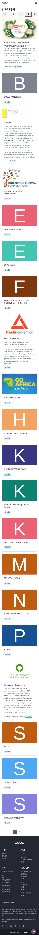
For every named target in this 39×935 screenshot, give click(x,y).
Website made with (17, 932)
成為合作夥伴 (6, 891)
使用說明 (4, 856)
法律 (22, 893)
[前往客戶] (19, 28)
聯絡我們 (24, 876)
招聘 (22, 878)
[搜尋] (13, 14)
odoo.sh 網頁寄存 (7, 871)
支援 (3, 875)
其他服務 (19, 66)
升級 (3, 877)
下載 (22, 853)
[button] (36, 3)
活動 (22, 882)
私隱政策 (28, 893)
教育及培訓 (5, 882)
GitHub (23, 857)
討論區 (4, 858)
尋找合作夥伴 (6, 889)
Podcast (24, 884)
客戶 (22, 889)
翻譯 (22, 862)
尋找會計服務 (6, 886)
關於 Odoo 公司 (26, 871)
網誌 (22, 887)
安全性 (23, 895)
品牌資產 (24, 874)
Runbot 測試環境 (26, 859)
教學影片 (4, 853)
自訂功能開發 (6, 880)
